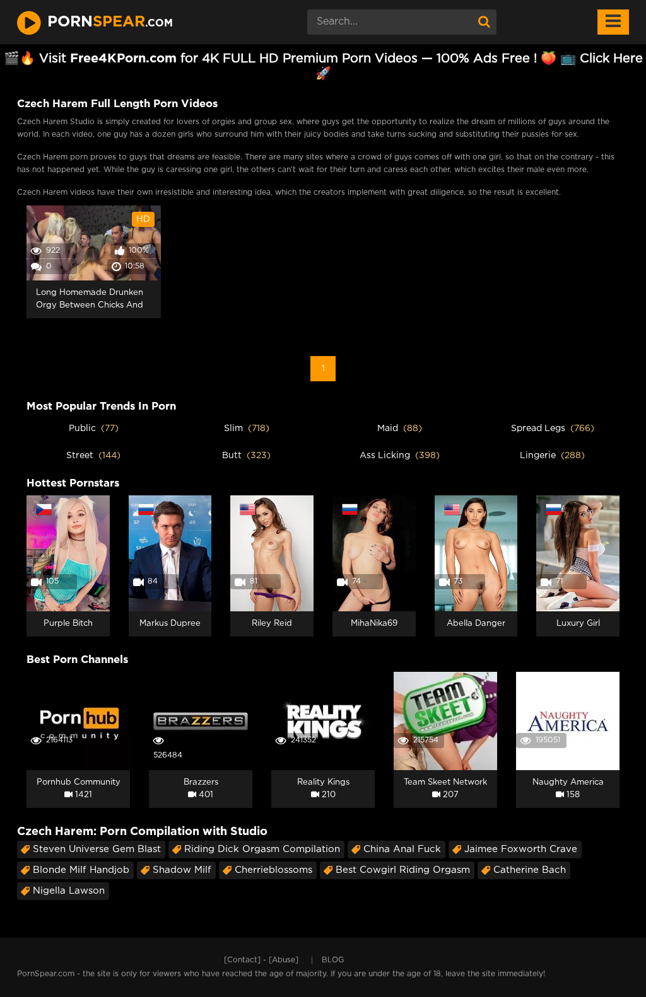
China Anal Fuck (402, 849)
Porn (110, 22)
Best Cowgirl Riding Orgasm (403, 870)
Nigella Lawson (69, 891)
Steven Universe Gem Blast (97, 849)
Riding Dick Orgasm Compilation (262, 849)
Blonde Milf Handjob (81, 870)
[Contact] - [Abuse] (261, 960)
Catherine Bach (529, 870)
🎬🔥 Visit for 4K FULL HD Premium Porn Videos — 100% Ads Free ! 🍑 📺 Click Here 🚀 (323, 66)
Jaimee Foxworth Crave (520, 849)
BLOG (333, 960)
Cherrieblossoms (273, 870)
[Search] (483, 22)
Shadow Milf (182, 870)
